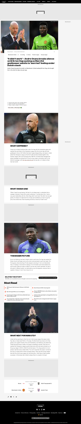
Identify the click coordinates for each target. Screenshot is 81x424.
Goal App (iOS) (54, 412)
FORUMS (24, 1)
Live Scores (11, 1)
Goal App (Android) (45, 412)
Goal (20, 422)
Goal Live (60, 412)
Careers (38, 412)
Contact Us (17, 412)
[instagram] (42, 410)
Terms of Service (24, 412)
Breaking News (18, 1)
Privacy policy (32, 412)
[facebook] (37, 410)
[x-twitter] (39, 410)
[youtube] (44, 410)
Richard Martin (10, 51)
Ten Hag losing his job (27, 160)
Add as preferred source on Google (48, 277)
